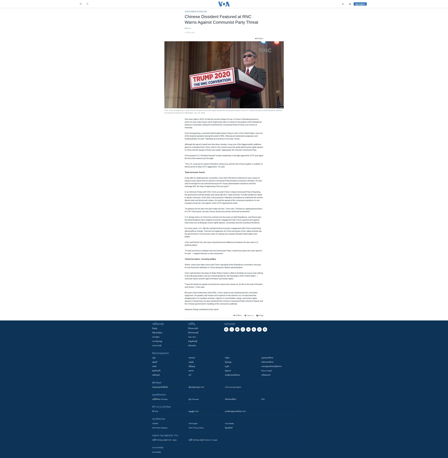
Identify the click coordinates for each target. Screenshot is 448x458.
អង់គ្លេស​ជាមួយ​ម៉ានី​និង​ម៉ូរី (160, 387)
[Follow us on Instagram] (243, 329)
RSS (263, 399)
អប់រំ (190, 375)
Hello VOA (192, 337)
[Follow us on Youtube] (237, 329)
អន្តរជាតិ (154, 362)
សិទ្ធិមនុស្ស (192, 366)
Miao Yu (188, 28)
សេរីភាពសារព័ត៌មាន (267, 362)
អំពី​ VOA (155, 411)
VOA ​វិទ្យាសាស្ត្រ (157, 341)
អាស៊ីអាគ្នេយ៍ (156, 375)
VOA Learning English (233, 387)
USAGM (155, 423)
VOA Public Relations (160, 428)
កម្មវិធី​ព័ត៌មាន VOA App (160, 399)
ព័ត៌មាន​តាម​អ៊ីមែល (230, 399)
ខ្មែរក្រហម (228, 371)
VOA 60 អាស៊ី (156, 346)
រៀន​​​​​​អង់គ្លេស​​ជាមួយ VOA (196, 387)
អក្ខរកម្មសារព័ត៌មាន (267, 358)
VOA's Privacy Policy (196, 428)
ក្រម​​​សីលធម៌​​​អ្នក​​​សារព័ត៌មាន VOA (235, 411)
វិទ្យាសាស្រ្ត (228, 362)
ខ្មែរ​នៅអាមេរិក (156, 371)
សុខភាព (191, 371)
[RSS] (254, 329)
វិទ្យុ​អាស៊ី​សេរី (228, 428)
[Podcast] (259, 329)
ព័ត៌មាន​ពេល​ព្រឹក (193, 328)
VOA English (193, 423)
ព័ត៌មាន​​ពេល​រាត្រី (193, 333)
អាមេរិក (154, 366)
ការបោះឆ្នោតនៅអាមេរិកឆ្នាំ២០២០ (271, 366)
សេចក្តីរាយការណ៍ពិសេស (232, 375)
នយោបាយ (192, 358)
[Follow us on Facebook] (226, 329)
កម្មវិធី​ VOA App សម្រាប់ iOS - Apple (164, 440)
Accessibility (229, 423)
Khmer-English (266, 371)
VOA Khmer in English (196, 12)
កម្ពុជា (154, 358)
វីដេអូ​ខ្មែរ (154, 328)
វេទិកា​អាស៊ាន (192, 346)
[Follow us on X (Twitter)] (231, 329)
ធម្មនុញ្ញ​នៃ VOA (194, 411)
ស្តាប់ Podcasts (194, 399)
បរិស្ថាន (227, 358)
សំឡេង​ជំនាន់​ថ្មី (192, 341)
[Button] (259, 38)
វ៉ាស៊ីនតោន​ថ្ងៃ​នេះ (157, 333)
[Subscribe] (265, 329)
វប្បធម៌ (227, 366)
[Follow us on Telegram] (248, 329)
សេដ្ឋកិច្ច (191, 362)
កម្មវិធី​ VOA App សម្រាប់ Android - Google (203, 440)
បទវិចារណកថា (265, 375)
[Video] (350, 4)
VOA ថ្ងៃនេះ (155, 337)
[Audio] (343, 4)
